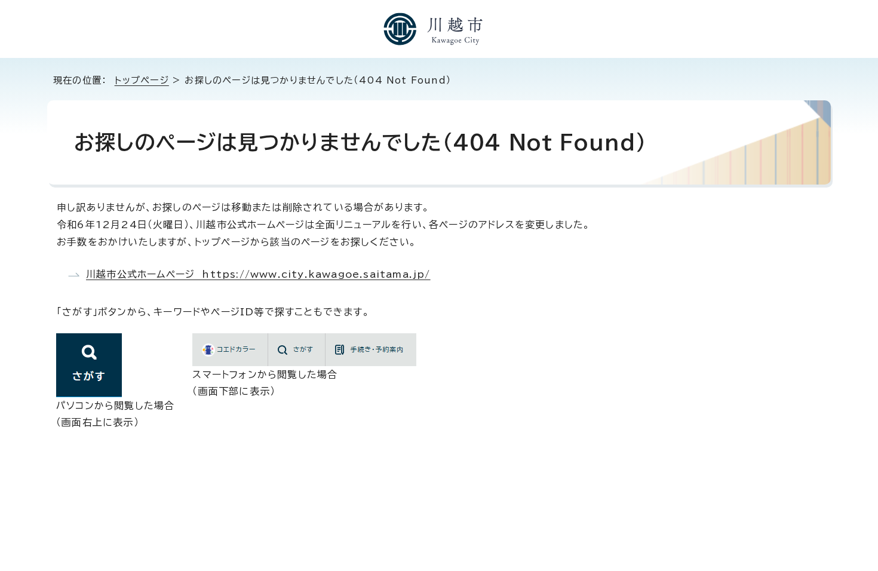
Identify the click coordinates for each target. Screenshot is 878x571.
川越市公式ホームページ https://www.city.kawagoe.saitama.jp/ (258, 274)
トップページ (142, 80)
